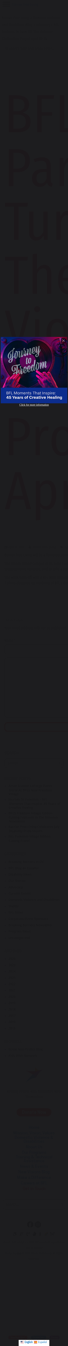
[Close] (63, 341)
